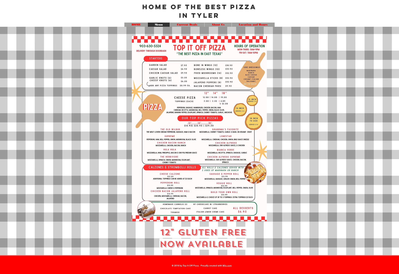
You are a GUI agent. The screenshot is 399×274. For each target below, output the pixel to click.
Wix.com (227, 265)
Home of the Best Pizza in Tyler (199, 11)
